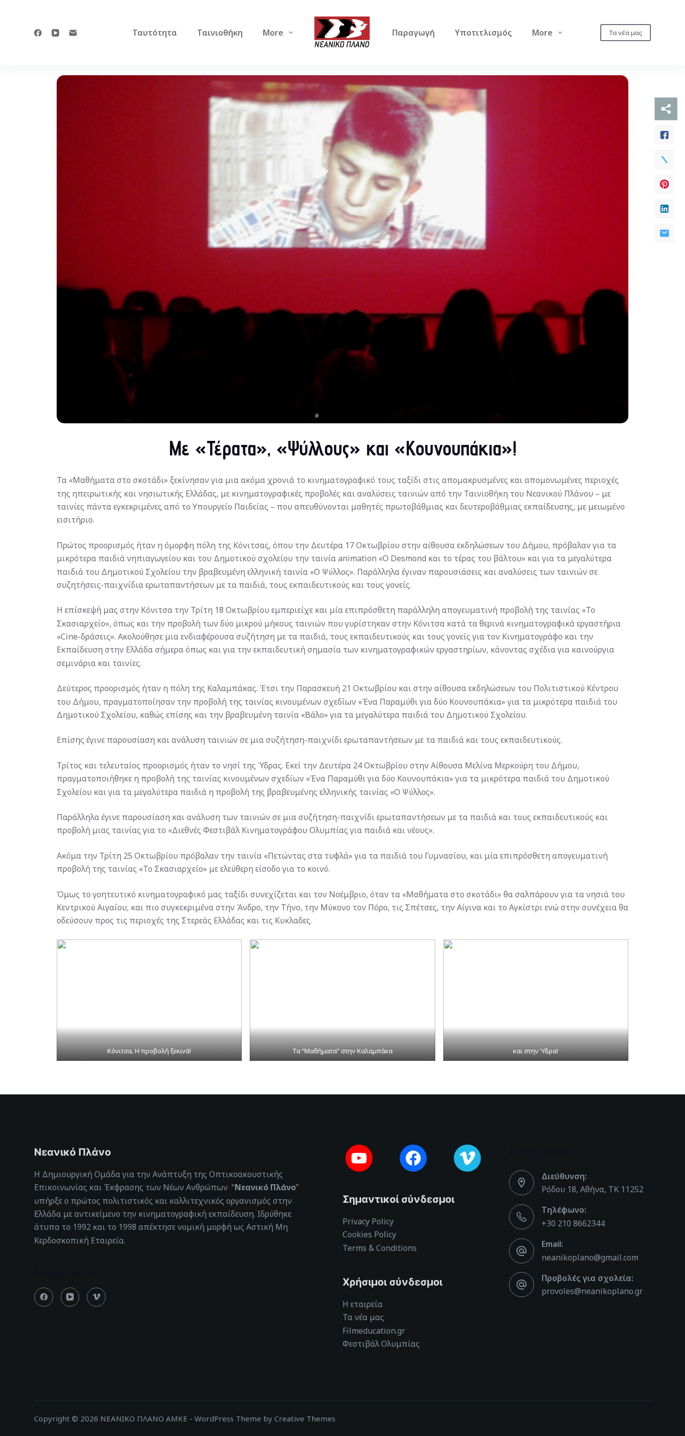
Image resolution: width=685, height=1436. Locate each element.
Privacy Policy (368, 1221)
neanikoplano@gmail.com (590, 1257)
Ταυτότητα (154, 32)
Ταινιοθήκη (220, 32)
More (273, 32)
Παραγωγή (413, 32)
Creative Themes (304, 1418)
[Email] (73, 33)
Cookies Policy (369, 1234)
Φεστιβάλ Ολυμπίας (381, 1343)
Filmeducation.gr (373, 1330)
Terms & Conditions (379, 1247)
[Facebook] (38, 33)
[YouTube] (55, 33)
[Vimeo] (96, 1297)
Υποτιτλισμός (483, 32)
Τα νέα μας (625, 32)
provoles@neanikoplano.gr (592, 1291)
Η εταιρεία (362, 1304)
